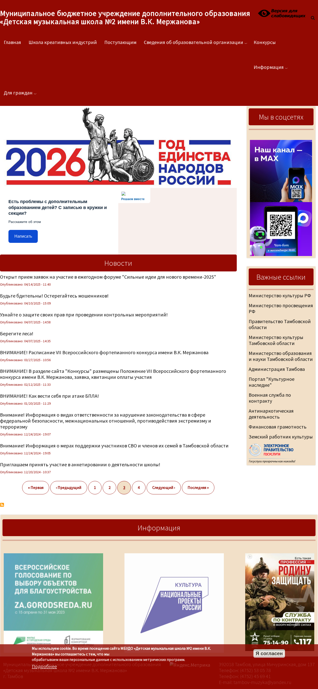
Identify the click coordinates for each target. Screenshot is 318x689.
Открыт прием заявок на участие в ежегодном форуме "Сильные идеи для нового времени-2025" (108, 277)
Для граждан (18, 92)
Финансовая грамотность (278, 427)
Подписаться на (2, 505)
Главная (12, 42)
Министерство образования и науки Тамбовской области (281, 356)
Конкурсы (265, 42)
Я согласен (269, 653)
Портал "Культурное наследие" (271, 382)
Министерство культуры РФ (280, 295)
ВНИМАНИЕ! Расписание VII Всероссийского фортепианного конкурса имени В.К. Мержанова (104, 352)
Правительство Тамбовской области (280, 324)
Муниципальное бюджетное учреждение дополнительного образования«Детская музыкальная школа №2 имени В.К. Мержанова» (125, 17)
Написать (23, 236)
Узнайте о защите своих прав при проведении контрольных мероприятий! (84, 314)
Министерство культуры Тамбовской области (276, 340)
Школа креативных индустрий (63, 42)
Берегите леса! (16, 333)
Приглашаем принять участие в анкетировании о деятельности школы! (80, 464)
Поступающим (120, 42)
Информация (269, 67)
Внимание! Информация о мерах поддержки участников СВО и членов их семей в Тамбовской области (114, 445)
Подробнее (44, 666)
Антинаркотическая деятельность (271, 414)
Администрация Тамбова (277, 369)
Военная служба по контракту (270, 398)
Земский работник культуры (281, 436)
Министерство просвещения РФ (281, 308)
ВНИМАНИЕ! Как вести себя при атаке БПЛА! (49, 396)
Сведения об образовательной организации (193, 42)
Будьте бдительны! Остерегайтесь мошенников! (54, 296)
